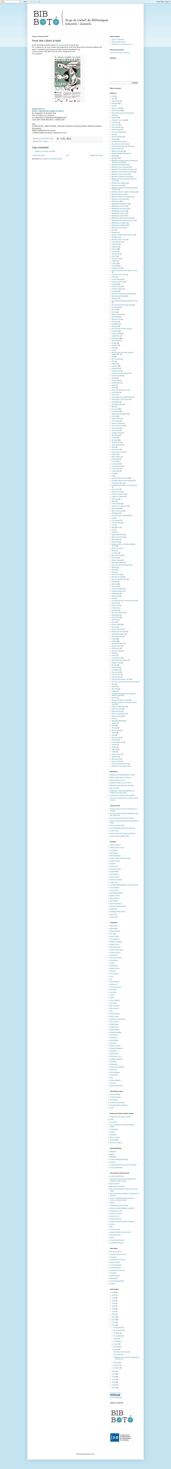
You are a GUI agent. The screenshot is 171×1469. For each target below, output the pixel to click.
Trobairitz (115, 740)
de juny (116, 1344)
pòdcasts (114, 620)
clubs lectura (116, 258)
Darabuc (112, 863)
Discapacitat (115, 307)
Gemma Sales (114, 974)
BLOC (112, 1119)
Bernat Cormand (115, 947)
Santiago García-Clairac (117, 911)
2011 (114, 1377)
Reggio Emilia (116, 663)
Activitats (114, 103)
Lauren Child (114, 890)
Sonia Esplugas (115, 1072)
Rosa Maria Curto (115, 1056)
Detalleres (115, 298)
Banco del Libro (115, 1184)
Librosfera (113, 1273)
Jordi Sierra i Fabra (116, 879)
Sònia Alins (113, 1070)
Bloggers (114, 232)
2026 (114, 1292)
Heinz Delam (114, 874)
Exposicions (115, 338)
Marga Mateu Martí (118, 534)
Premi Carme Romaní (118, 42)
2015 (114, 1322)
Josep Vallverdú (117, 445)
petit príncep (115, 615)
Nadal (114, 572)
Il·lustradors (115, 411)
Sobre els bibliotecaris (119, 706)
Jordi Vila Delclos (115, 987)
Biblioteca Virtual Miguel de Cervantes (122, 785)
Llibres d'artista (116, 503)
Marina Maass (114, 1008)
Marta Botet (115, 542)
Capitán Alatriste (115, 1094)
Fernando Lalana (115, 869)
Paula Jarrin (115, 605)
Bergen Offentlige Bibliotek (120, 153)
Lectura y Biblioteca (116, 1167)
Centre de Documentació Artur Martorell (122, 795)
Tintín (113, 735)
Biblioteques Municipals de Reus (122, 218)
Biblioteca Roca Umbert (119, 199)
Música (114, 570)
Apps (113, 134)
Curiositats (115, 291)
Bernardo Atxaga (115, 856)
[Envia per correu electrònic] (61, 138)
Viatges (114, 747)
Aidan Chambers (115, 845)
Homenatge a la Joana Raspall (121, 397)
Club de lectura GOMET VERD (119, 836)
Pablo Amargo (114, 1027)
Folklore (114, 364)
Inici (67, 155)
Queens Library (116, 651)
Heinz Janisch (114, 877)
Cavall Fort (113, 1122)
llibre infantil (115, 489)
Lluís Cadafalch (115, 1000)
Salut (113, 684)
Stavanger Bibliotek (118, 721)
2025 (114, 1295)
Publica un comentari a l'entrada (45, 151)
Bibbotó (114, 156)
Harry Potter (115, 392)
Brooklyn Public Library (119, 239)
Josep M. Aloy (116, 442)
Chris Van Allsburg (116, 958)
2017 (114, 1317)
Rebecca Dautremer (116, 1048)
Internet (114, 416)
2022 (114, 1303)
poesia (114, 622)
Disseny (114, 309)
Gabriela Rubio (115, 968)
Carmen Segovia (115, 952)
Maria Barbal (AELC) (116, 893)
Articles (114, 139)
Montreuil (115, 558)
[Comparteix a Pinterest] (70, 138)
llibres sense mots (117, 511)
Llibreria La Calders (118, 496)
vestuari (114, 744)
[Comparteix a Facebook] (68, 138)
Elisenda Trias (116, 319)
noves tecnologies (117, 589)
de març (116, 1362)
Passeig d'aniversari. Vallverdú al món (124, 600)
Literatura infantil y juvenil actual (120, 1232)
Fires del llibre (116, 359)
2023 (114, 1301)
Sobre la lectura (117, 711)
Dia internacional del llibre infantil (122, 305)
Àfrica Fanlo (113, 926)
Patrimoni (115, 603)
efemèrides (115, 317)
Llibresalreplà (60, 45)
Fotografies (115, 368)
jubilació (114, 454)
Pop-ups (114, 627)
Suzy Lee (113, 1083)
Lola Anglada (116, 520)
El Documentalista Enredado (119, 1159)
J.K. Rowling (116, 421)
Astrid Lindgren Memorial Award (122, 146)
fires (113, 356)
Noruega (114, 581)
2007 (114, 1388)
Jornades (45, 141)
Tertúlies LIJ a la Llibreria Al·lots (122, 44)
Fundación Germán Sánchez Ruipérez (122, 1221)
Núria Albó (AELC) (116, 903)
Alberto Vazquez (115, 931)
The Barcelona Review (117, 1281)
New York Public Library (119, 579)
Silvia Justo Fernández (117, 1067)
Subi (111, 1077)
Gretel (114, 385)
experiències (116, 336)
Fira (113, 350)
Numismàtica (116, 593)
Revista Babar (114, 1140)
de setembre (118, 1336)
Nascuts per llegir (115, 1235)
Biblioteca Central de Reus (120, 174)
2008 (113, 96)
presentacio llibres (117, 643)
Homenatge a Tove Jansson (120, 399)
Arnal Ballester (114, 939)
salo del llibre (116, 677)
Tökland (112, 1284)
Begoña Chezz (114, 944)
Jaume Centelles (117, 423)
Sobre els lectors (117, 709)
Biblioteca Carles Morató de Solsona (123, 169)
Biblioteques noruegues (119, 223)
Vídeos (114, 749)
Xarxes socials (116, 761)
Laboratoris (115, 464)
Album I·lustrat (116, 108)
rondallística (115, 670)
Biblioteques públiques (119, 225)
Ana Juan (113, 934)
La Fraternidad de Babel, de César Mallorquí (124, 885)
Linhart (112, 995)
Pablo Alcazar (114, 1024)
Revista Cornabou (115, 1142)
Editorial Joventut (117, 314)
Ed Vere (114, 312)
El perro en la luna (116, 1213)
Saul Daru (113, 1061)
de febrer (117, 1365)
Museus (114, 567)
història (114, 395)
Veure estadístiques (116, 1397)
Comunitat (115, 266)
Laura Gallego (114, 887)
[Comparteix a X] (66, 138)
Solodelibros (114, 1278)
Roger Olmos (114, 1054)
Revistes (114, 665)
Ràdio (114, 653)
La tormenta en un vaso (117, 1270)
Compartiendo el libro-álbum (119, 1205)
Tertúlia (114, 733)
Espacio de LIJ (114, 1216)
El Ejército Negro (115, 1097)
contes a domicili (117, 279)
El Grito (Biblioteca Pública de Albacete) (122, 828)
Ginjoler (114, 378)
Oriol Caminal (114, 1022)
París (113, 598)
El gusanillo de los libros (117, 1259)
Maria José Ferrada (118, 537)
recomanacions (116, 658)
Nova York (115, 586)
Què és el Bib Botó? (118, 39)
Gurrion (112, 1224)
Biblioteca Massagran (118, 194)
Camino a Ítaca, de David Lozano (120, 858)
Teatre (114, 725)
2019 (114, 1311)
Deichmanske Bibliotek (119, 296)
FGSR (114, 348)
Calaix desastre (117, 242)
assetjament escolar (118, 141)
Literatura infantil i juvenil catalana (122, 480)
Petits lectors (116, 617)
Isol (111, 979)
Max (111, 1011)
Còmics (114, 263)
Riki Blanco (113, 1051)
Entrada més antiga (96, 155)
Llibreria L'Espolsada (118, 494)
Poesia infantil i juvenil (117, 1240)
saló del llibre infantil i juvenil (121, 679)
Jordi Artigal (115, 435)
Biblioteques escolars (118, 211)
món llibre (115, 553)
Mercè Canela (116, 548)
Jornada (114, 437)
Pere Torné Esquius (118, 612)
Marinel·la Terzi (115, 896)
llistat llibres (115, 513)
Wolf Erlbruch (116, 759)
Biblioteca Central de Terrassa (121, 176)
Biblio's (112, 1154)
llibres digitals (116, 508)
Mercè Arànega (115, 1014)
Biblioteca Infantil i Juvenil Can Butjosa (124, 192)
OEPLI (112, 1237)
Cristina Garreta (117, 286)
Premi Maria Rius (117, 636)
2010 (114, 1379)
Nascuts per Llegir (117, 577)
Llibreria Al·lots (116, 492)
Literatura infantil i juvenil (119, 478)
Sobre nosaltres (117, 716)
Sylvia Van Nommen (116, 1086)
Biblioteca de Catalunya (119, 183)
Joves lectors (116, 449)
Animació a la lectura (118, 120)
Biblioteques (116, 201)
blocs (40, 141)
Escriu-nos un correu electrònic (120, 53)
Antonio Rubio (116, 129)
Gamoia (112, 1162)
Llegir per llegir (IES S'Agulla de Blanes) (122, 833)
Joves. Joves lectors (118, 452)
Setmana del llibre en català (120, 700)
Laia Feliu (113, 992)
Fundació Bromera (116, 1219)
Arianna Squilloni (117, 137)
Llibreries (115, 499)
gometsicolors (116, 383)
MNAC (114, 550)
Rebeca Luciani (115, 1046)
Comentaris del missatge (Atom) (52, 159)
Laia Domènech (117, 466)
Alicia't (114, 115)
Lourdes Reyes (116, 523)
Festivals (114, 345)
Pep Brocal (113, 1038)
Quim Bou (113, 1043)
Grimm (114, 387)
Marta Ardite (115, 539)
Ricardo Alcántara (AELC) (118, 906)
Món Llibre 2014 (118, 1354)
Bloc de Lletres (114, 788)
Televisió (114, 728)
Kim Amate (113, 990)
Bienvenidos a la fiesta (117, 1186)
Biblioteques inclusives (119, 213)
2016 (113, 98)
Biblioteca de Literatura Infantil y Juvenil (122, 775)
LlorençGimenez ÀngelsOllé (120, 515)
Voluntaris (115, 756)
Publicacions (116, 648)
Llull (113, 518)
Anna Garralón (116, 127)
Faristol (112, 1132)
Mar (113, 530)
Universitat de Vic (117, 742)
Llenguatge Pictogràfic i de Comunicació (124, 485)
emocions (115, 321)
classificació (115, 254)
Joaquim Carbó (116, 433)
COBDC (114, 261)
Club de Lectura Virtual (117, 825)
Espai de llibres (115, 1262)
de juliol (116, 1341)
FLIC (113, 361)
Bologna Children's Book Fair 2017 (123, 235)
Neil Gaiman (114, 901)
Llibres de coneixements (119, 506)
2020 (114, 1309)
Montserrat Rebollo (118, 562)
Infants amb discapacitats (120, 414)
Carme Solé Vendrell (116, 950)
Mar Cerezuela (114, 1006)
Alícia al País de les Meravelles (121, 113)
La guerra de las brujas (117, 1102)
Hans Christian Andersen (119, 390)
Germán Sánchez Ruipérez (120, 373)
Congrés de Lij (116, 268)
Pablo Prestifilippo (115, 1032)
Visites (114, 752)
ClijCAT (112, 1203)
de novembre (118, 1330)
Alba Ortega (113, 928)
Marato (114, 532)
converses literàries (118, 282)
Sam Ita (114, 686)
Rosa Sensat (116, 672)
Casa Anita (115, 244)
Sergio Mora (114, 1064)
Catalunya (115, 247)
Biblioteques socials (118, 228)
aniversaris (115, 125)
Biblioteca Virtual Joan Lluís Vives (120, 783)
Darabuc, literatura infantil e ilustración (122, 1208)
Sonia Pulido (114, 1075)
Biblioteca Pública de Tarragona (122, 197)
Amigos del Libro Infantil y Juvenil (120, 1117)
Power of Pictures (117, 629)
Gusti (111, 976)
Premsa (114, 641)
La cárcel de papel (116, 1265)
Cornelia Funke (115, 861)
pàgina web (115, 596)
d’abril (116, 1349)
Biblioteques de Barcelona (120, 204)
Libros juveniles (115, 1229)
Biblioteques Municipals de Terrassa (123, 220)
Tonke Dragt (114, 917)
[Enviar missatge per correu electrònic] (57, 138)
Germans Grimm (117, 375)
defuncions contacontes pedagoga (123, 294)
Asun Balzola (114, 853)
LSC (113, 525)
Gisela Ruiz (115, 380)
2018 (114, 1314)
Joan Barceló (116, 428)
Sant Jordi (115, 689)
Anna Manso (114, 850)
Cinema (114, 249)
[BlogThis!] (63, 138)
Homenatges (116, 402)
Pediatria (114, 608)
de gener (117, 1368)
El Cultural (113, 1257)
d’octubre (117, 1333)
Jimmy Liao (113, 984)
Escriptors (115, 331)
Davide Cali (113, 866)
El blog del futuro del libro (118, 1254)
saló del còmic (116, 674)
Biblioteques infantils (118, 216)
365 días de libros (115, 1252)
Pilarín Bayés (114, 1040)
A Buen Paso (116, 101)
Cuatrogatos (114, 1129)
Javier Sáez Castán (118, 426)
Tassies (114, 723)
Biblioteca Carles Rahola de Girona (123, 172)
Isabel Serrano (116, 418)
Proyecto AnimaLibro (116, 1243)
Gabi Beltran (114, 966)
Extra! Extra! (115, 340)
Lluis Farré (113, 1003)
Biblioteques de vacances (120, 208)
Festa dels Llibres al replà (121, 1352)
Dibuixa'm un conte (116, 1211)
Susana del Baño (115, 1080)
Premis (114, 639)
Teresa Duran (116, 730)
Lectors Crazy (114, 831)
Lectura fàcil (115, 471)
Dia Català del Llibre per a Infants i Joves (125, 301)
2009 (114, 1382)
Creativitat (115, 284)
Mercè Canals (114, 1016)
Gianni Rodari (114, 871)
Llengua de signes (117, 483)
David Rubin (114, 960)
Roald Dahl (115, 667)
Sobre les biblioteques (119, 714)
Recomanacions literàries (120, 660)
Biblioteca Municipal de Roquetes (120, 777)
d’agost (116, 1338)
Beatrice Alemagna (118, 151)
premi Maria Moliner (118, 634)
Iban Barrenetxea (117, 404)
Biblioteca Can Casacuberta (120, 167)
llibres (114, 501)
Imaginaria (113, 1135)
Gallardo (112, 971)
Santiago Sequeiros (116, 1059)
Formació (115, 366)
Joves (113, 447)
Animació (115, 118)
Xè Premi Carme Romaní (119, 764)
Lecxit (113, 473)
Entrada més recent (39, 155)
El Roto (112, 963)
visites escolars (116, 754)
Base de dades (116, 148)
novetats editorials (117, 591)
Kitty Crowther (116, 457)
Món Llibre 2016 (117, 555)
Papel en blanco (115, 1275)
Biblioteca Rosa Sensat (117, 780)
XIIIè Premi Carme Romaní (120, 766)
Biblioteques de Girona (119, 206)
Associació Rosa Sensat (119, 144)
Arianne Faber (114, 936)
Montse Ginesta (117, 560)
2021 (114, 1306)
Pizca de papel (114, 1137)
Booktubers (115, 237)
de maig (116, 1347)
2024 (114, 1298)
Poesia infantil (116, 624)
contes (114, 277)
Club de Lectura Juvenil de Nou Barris (122, 818)
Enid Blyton (115, 324)
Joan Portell (115, 430)
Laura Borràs (116, 468)
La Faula (114, 461)
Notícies (114, 584)
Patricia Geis (114, 1035)
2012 (114, 1374)
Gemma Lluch (116, 371)
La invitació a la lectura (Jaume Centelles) (123, 1165)
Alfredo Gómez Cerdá (117, 847)
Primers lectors (116, 646)
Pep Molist (115, 610)
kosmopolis (115, 459)
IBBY (113, 406)
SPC (113, 718)
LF (112, 476)
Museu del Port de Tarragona (121, 565)
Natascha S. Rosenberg (117, 1019)
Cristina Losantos (117, 289)
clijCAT (114, 256)
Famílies (114, 343)
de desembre (118, 1327)
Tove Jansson (116, 737)
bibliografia (115, 158)
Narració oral (116, 574)
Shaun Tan (113, 914)
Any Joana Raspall (118, 132)
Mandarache (116, 527)
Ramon (114, 655)
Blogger (92, 1454)
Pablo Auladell (114, 1030)
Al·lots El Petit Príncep (117, 1176)
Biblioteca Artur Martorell (119, 165)
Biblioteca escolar (117, 185)
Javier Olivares (114, 982)
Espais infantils (116, 333)
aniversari (115, 122)
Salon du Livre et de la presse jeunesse (124, 682)
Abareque (113, 1151)
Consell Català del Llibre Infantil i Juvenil (124, 270)
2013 (114, 1371)
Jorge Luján (113, 882)
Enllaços (114, 326)
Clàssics (114, 251)
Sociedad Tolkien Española (118, 1105)
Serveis (114, 697)
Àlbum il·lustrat (116, 110)
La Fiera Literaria (115, 1268)
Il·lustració (115, 409)
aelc (113, 106)
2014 (114, 1325)
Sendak (114, 691)
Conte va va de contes (119, 274)
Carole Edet (113, 955)
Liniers (112, 998)
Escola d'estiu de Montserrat (120, 328)
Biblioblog (113, 1157)
